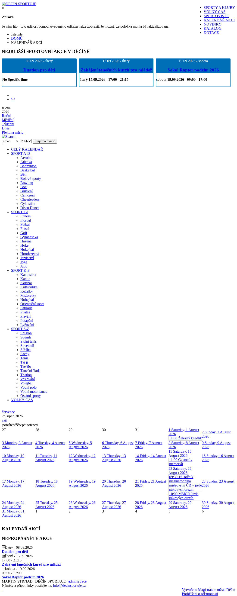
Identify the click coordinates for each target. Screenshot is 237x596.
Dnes (5, 128)
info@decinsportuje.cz (69, 585)
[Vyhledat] (9, 137)
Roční (6, 116)
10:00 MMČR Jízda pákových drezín (183, 496)
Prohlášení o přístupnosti (200, 594)
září (4, 420)
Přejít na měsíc (12, 132)
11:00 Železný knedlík (185, 438)
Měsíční (7, 120)
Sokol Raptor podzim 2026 (193, 70)
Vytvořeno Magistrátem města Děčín (208, 590)
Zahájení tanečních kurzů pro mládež (116, 70)
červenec (8, 412)
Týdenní (8, 124)
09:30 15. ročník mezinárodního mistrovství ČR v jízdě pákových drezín (185, 483)
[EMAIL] (13, 99)
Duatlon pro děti (39, 70)
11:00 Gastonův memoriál (180, 462)
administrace (77, 581)
